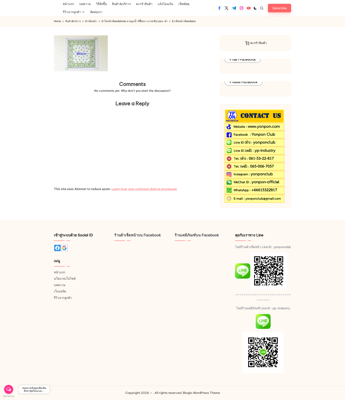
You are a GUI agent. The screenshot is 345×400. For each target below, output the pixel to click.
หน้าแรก (59, 272)
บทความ (59, 285)
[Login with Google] (64, 248)
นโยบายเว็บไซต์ (65, 279)
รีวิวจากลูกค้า (63, 298)
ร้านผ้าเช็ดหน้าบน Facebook (137, 235)
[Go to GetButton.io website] (8, 396)
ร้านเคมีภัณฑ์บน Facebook (197, 235)
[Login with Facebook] (57, 248)
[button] (279, 8)
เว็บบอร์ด (60, 291)
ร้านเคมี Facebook (243, 82)
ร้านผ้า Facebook (242, 59)
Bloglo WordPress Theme (201, 393)
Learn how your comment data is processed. (144, 189)
